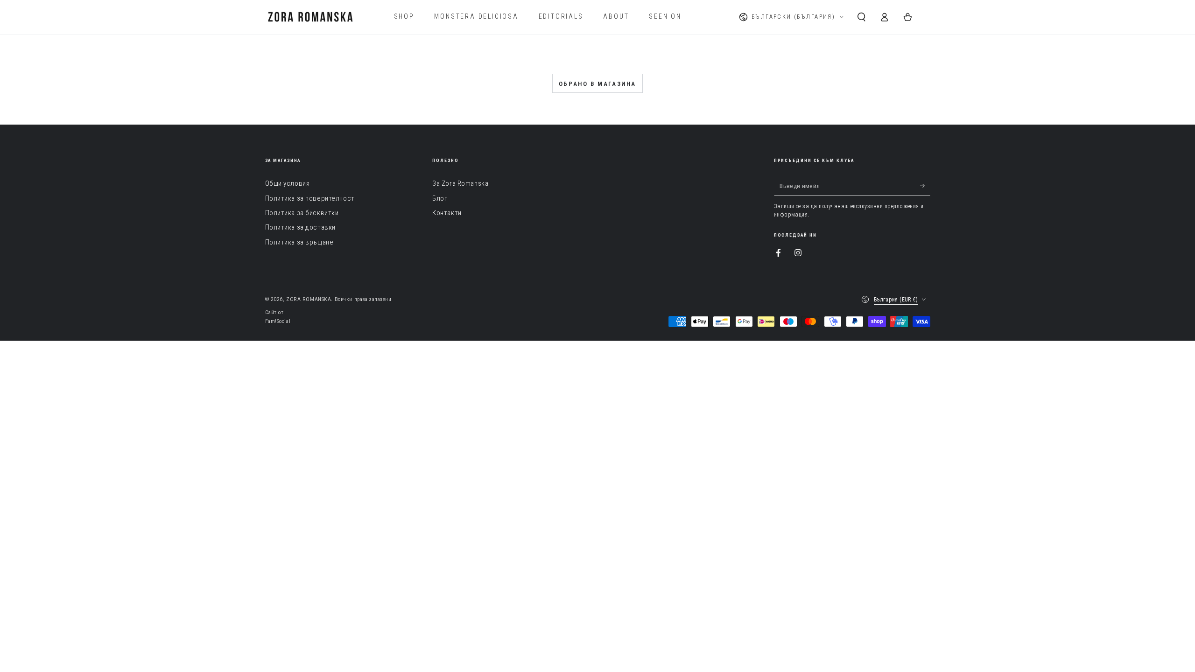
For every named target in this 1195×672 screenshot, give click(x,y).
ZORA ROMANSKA (308, 299)
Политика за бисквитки (302, 213)
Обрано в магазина (597, 83)
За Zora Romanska (460, 183)
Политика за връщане (299, 242)
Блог (439, 198)
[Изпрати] (925, 186)
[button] (861, 17)
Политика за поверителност (310, 198)
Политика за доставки (300, 227)
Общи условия (287, 183)
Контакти (447, 213)
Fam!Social (278, 321)
